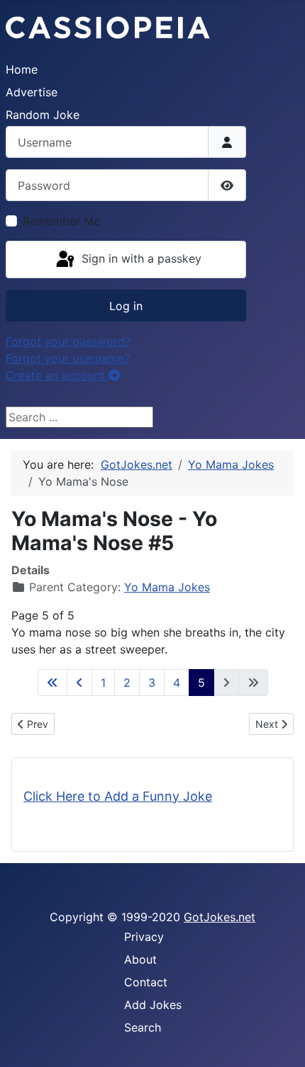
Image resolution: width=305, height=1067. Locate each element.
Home (22, 69)
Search (142, 1027)
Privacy (144, 937)
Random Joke (42, 115)
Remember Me (61, 221)
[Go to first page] (52, 682)
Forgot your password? (68, 341)
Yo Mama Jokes (167, 587)
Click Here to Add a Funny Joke (117, 796)
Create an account (57, 375)
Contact (145, 982)
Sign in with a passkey (139, 258)
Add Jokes (153, 1005)
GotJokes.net (219, 917)
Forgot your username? (68, 358)
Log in (126, 306)
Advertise (31, 92)
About (140, 959)
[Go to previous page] (79, 682)
